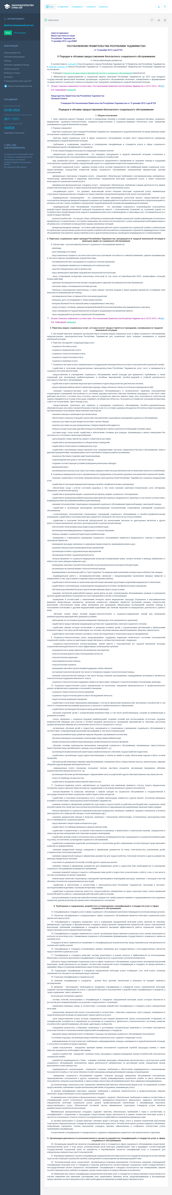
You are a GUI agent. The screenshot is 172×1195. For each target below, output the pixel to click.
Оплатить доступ (11, 69)
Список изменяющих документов (107, 60)
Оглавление (63, 7)
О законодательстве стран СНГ (18, 81)
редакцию (71, 90)
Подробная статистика (14, 133)
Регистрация (20, 33)
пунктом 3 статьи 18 (58, 67)
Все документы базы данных (15, 167)
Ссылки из (103, 7)
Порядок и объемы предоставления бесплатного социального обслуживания (97, 73)
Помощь (7, 61)
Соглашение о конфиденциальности (18, 157)
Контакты (8, 77)
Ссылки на (90, 7)
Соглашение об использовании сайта (18, 154)
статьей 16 (73, 64)
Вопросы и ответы (12, 73)
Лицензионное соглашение (14, 160)
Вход (8, 33)
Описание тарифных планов (16, 65)
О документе (77, 7)
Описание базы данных (14, 57)
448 (161, 86)
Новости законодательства (19, 86)
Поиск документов (12, 53)
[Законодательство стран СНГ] (20, 6)
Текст (51, 7)
